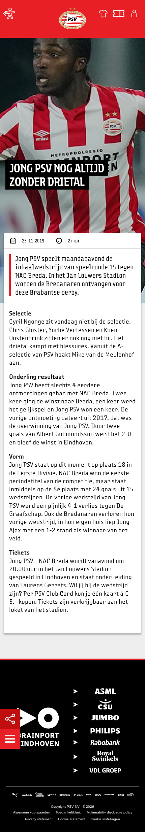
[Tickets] (118, 13)
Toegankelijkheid (69, 812)
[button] (10, 739)
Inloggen (134, 13)
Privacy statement (39, 819)
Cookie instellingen (105, 819)
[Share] (10, 719)
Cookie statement (71, 819)
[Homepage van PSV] (72, 18)
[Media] (6, 13)
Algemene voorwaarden (31, 812)
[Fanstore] (103, 13)
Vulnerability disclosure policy (109, 812)
